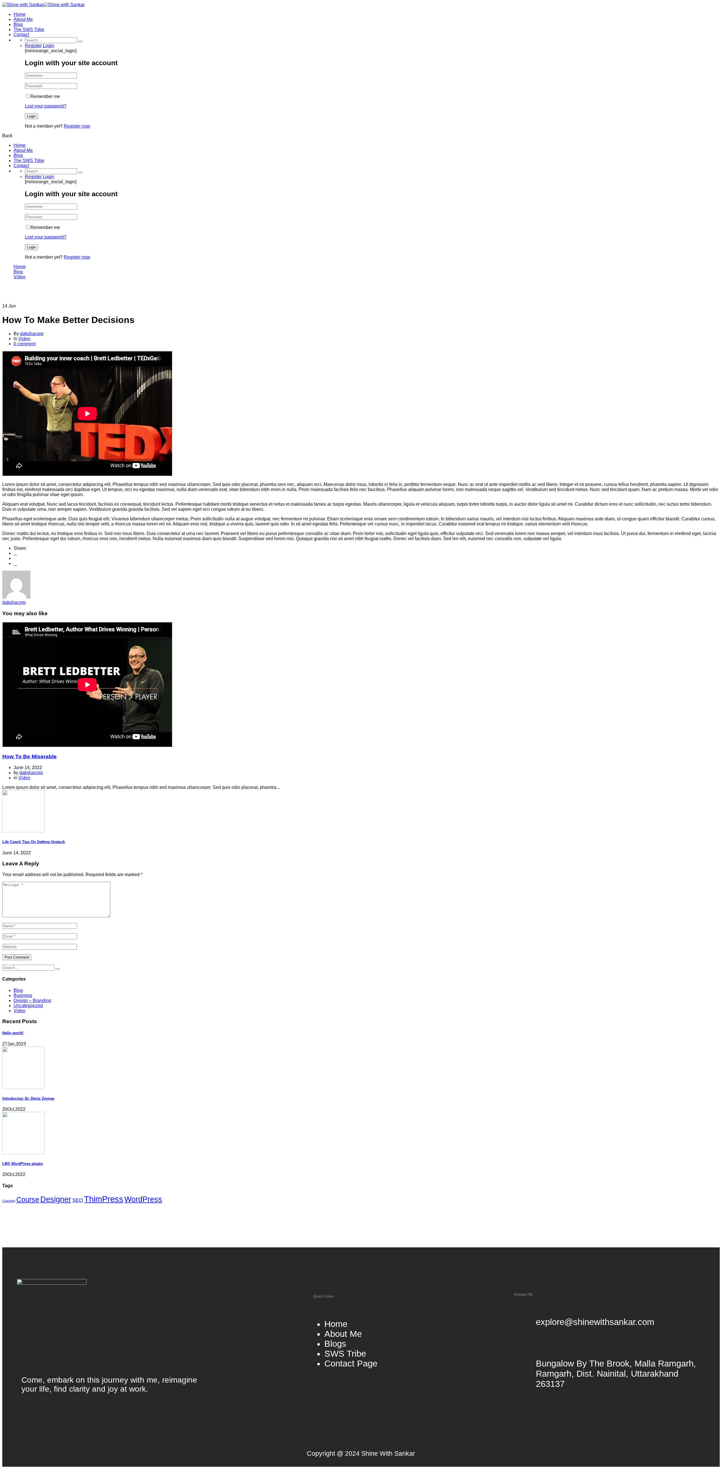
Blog (18, 24)
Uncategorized (28, 1005)
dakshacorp (31, 333)
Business (23, 995)
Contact (21, 34)
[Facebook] (15, 553)
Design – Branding (32, 1000)
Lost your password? (45, 106)
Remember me (45, 96)
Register (33, 45)
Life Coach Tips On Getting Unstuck (33, 842)
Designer (55, 1199)
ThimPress (103, 1199)
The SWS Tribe (29, 29)
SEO (77, 1200)
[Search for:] (51, 40)
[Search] (80, 41)
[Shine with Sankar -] (22, 4)
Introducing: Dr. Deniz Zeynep (28, 1098)
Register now (77, 126)
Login (48, 45)
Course (27, 1199)
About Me (23, 19)
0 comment (25, 343)
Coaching (8, 1200)
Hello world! (12, 1033)
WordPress (143, 1199)
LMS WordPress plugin (22, 1164)
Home (20, 14)
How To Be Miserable (29, 756)
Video (19, 276)
